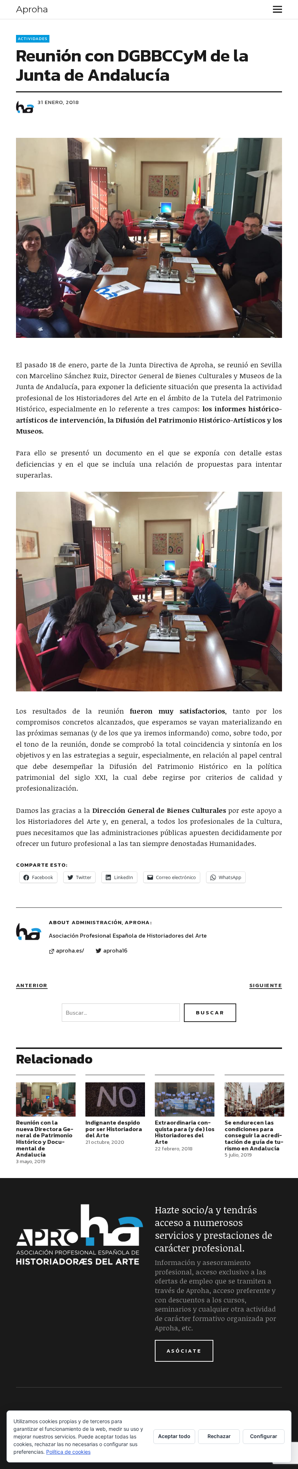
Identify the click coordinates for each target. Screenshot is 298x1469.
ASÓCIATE (184, 1350)
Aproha (32, 9)
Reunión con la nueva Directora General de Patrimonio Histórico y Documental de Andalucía (44, 1138)
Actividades (33, 38)
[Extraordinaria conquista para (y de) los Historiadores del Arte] (184, 1099)
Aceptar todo (174, 1436)
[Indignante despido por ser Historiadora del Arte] (115, 1099)
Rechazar (219, 1436)
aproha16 (115, 951)
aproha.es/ (70, 951)
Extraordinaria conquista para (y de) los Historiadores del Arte (184, 1132)
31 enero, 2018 (58, 102)
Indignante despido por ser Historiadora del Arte (113, 1128)
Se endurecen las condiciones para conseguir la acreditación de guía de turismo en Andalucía (254, 1135)
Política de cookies (68, 1452)
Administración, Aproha (111, 922)
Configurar (263, 1436)
